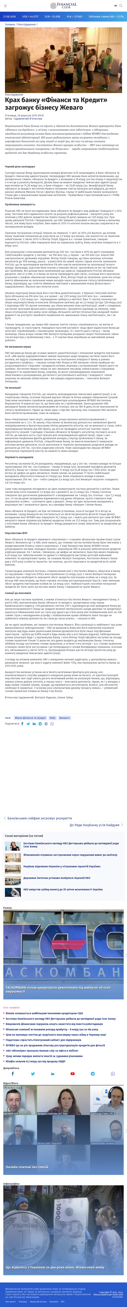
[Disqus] (63, 770)
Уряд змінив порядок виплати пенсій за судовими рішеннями (44, 1056)
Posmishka (117, 1297)
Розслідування (14, 94)
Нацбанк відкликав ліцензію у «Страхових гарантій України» (62, 866)
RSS (62, 1302)
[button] (120, 6)
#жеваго (64, 717)
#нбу (52, 717)
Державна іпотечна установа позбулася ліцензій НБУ (56, 878)
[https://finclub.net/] (63, 5)
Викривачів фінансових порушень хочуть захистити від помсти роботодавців (54, 1024)
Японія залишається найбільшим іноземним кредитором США (44, 1013)
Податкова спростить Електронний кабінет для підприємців (43, 1040)
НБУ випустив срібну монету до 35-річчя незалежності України (63, 889)
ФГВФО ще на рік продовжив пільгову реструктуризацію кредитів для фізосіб (55, 1045)
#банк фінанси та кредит (30, 717)
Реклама (23, 1302)
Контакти (54, 1302)
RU (115, 6)
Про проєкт (10, 1302)
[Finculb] (13, 1074)
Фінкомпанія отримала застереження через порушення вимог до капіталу (70, 854)
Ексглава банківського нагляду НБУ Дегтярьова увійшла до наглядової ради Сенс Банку (61, 1018)
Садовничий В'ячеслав (28, 118)
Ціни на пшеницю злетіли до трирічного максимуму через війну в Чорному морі (56, 1034)
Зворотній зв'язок (38, 1302)
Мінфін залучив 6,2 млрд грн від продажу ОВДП (35, 1061)
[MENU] (5, 5)
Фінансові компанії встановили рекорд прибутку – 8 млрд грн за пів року (52, 1029)
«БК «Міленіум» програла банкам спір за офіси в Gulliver (42, 1050)
